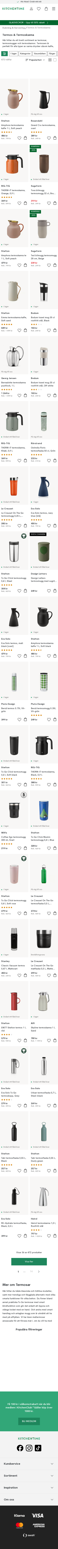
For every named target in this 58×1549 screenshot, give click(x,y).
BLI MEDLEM (29, 1421)
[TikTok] (38, 1448)
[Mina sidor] (31, 8)
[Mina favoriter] (39, 8)
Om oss (9, 1499)
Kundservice (12, 1464)
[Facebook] (20, 1448)
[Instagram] (29, 1448)
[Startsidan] (13, 9)
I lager (14, 54)
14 (31, 1271)
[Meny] (53, 8)
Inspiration (11, 1487)
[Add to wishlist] (19, 138)
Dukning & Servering (13, 27)
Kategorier (25, 54)
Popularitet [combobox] (35, 59)
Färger (52, 54)
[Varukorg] (46, 8)
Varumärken (40, 54)
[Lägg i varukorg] (25, 138)
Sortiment (10, 1476)
